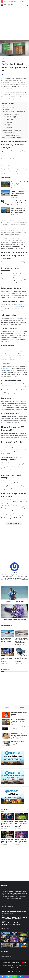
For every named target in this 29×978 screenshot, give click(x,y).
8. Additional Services (10, 125)
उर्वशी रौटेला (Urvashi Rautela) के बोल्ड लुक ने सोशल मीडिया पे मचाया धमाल (19, 735)
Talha (5, 74)
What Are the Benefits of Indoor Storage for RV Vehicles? (14, 112)
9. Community (9, 127)
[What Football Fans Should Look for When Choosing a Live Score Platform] (21, 816)
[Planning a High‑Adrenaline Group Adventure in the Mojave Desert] (5, 193)
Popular (7, 707)
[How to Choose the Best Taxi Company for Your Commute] (6, 722)
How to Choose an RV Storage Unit (12, 130)
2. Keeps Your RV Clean (10, 116)
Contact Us (10, 965)
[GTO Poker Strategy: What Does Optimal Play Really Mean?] (7, 834)
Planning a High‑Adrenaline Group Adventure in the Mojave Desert (18, 193)
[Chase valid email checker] (6, 729)
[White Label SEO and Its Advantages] (6, 743)
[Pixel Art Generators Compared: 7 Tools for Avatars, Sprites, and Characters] (7, 816)
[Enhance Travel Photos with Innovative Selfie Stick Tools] (5, 203)
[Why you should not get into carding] (6, 715)
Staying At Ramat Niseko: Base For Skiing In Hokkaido (6, 639)
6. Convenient (9, 122)
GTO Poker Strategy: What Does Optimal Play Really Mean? (7, 841)
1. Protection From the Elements (12, 114)
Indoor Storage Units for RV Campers (12, 137)
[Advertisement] (14, 23)
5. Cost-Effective (9, 121)
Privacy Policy (17, 965)
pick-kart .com (14, 967)
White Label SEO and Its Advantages (18, 742)
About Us (5, 965)
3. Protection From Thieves (12, 117)
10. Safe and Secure (10, 129)
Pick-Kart (25, 962)
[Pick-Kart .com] (10, 5)
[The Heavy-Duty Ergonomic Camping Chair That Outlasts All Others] (21, 652)
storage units (5, 368)
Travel (8, 58)
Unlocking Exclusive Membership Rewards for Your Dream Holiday (7, 659)
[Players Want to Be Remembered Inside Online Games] (21, 834)
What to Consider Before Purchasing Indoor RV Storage (14, 108)
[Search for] (27, 5)
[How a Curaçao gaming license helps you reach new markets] (5, 934)
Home (4, 58)
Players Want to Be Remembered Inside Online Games (21, 841)
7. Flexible (7, 124)
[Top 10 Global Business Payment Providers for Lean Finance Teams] (23, 939)
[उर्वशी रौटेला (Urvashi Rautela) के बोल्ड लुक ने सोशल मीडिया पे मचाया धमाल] (6, 736)
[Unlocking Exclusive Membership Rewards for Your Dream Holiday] (7, 652)
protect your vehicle (21, 304)
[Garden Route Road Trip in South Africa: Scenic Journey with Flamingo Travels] (5, 210)
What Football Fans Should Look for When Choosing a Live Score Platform (21, 824)
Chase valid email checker (18, 727)
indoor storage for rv (14, 523)
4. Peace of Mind (9, 119)
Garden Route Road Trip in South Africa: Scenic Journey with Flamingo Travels (19, 210)
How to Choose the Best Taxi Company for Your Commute (18, 721)
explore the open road (16, 409)
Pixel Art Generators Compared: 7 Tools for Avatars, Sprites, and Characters (7, 824)
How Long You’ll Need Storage (12, 135)
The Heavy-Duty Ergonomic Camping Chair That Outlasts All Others (21, 659)
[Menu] (2, 5)
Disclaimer (23, 965)
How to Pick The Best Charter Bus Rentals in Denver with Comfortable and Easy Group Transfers (21, 641)
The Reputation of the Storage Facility (14, 134)
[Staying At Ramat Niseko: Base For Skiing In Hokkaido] (7, 633)
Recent (22, 707)
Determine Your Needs (10, 132)
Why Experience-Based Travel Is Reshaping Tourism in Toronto (19, 184)
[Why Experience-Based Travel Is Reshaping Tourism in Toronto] (5, 184)
